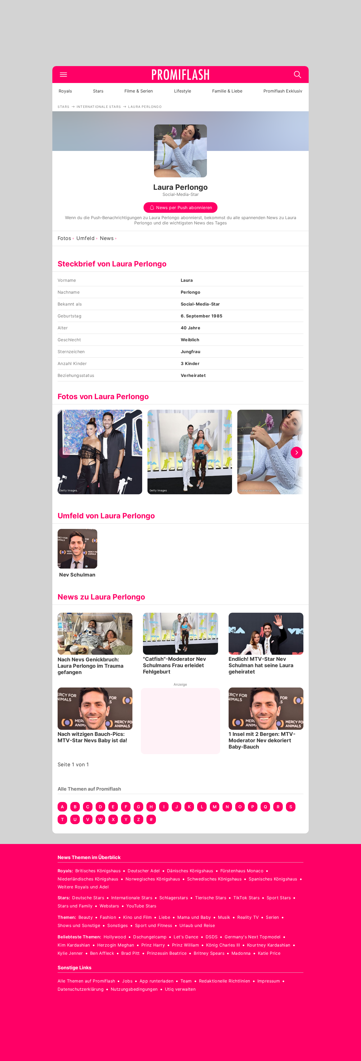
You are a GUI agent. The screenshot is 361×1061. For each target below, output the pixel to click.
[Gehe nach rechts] (296, 452)
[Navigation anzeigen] (63, 74)
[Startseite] (180, 74)
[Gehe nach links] (64, 452)
